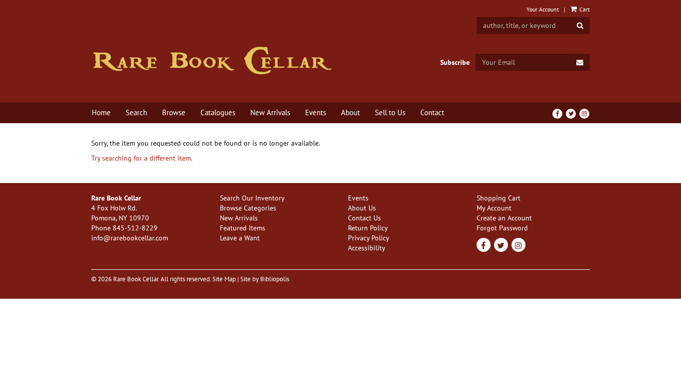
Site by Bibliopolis (264, 279)
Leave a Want (240, 237)
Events (315, 112)
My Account (494, 207)
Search (136, 112)
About (350, 112)
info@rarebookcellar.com (129, 237)
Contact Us (364, 217)
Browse (173, 112)
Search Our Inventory (252, 197)
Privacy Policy (368, 237)
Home (101, 112)
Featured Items (242, 227)
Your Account (542, 9)
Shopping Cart (498, 197)
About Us (362, 207)
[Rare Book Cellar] (212, 60)
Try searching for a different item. (141, 158)
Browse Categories (248, 207)
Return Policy (368, 227)
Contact (432, 112)
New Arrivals (270, 112)
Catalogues (217, 112)
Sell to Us (390, 112)
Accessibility (366, 247)
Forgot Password (502, 227)
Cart (584, 9)
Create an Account (504, 217)
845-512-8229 (135, 227)
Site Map (224, 279)
